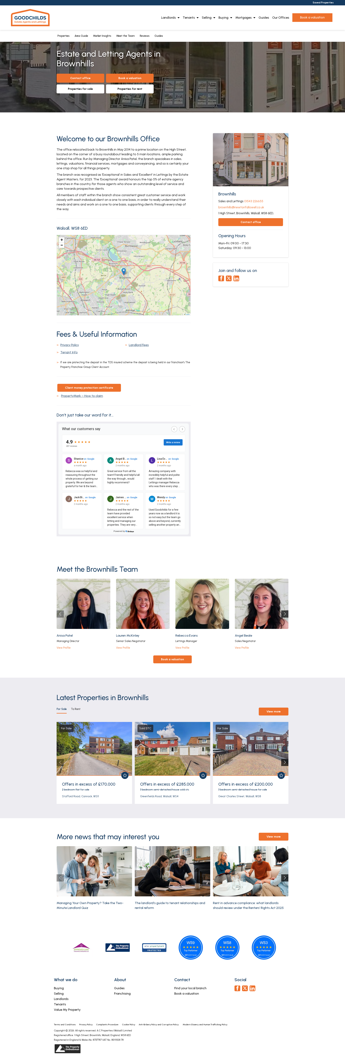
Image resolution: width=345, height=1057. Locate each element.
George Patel (244, 635)
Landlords (168, 17)
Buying (223, 17)
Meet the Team (125, 35)
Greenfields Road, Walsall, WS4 (159, 796)
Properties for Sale (80, 89)
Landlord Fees (139, 345)
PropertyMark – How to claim (82, 396)
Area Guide (81, 35)
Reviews (145, 35)
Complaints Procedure (107, 1024)
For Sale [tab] (62, 709)
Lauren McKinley (68, 635)
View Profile (64, 647)
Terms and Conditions (65, 1024)
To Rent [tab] (75, 709)
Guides (264, 17)
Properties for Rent (130, 89)
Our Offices (280, 17)
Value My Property (67, 1010)
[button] (123, 271)
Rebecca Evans (127, 635)
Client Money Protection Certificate (89, 387)
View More (273, 711)
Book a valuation (186, 994)
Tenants (189, 17)
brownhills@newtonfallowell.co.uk (241, 207)
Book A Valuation (129, 78)
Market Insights (102, 35)
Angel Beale (184, 635)
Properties (64, 35)
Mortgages (243, 17)
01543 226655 (253, 201)
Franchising (122, 994)
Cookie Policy (128, 1024)
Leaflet (187, 314)
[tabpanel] (172, 761)
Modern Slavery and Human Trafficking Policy (205, 1024)
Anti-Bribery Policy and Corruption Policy (159, 1024)
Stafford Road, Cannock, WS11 (80, 796)
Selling (206, 17)
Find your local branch (190, 988)
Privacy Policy (69, 345)
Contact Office (80, 78)
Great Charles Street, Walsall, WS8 (239, 796)
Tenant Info (69, 352)
